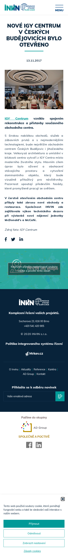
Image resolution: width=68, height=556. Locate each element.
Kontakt (41, 374)
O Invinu (13, 369)
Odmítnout (34, 533)
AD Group (28, 374)
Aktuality (26, 369)
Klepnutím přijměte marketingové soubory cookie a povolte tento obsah (34, 268)
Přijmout (34, 523)
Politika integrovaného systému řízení (34, 344)
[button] (63, 499)
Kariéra (52, 369)
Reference (39, 369)
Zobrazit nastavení (34, 543)
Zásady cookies (32, 551)
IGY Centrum (16, 118)
